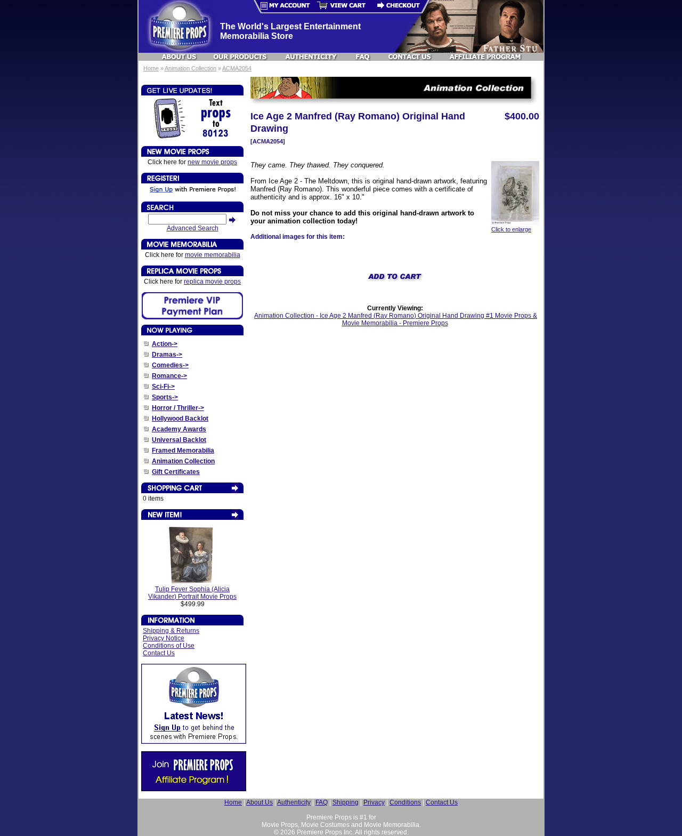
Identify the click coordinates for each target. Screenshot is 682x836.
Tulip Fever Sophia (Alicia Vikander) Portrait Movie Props (192, 592)
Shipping (345, 802)
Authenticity (294, 802)
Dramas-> (167, 354)
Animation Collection (190, 68)
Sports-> (165, 397)
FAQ (321, 802)
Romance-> (169, 376)
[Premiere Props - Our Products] (240, 57)
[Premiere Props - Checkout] (401, 6)
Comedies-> (170, 365)
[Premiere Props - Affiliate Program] (485, 57)
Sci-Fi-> (163, 386)
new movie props (212, 162)
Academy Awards (179, 429)
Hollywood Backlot (180, 418)
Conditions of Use (168, 645)
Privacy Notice (163, 638)
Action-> (164, 344)
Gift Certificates (176, 472)
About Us (259, 802)
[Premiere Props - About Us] (179, 57)
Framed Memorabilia (183, 450)
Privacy (374, 802)
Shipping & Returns (171, 630)
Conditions (405, 802)
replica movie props (212, 281)
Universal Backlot (179, 440)
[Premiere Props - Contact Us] (410, 57)
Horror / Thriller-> (178, 408)
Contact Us (159, 653)
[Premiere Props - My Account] (282, 6)
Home (151, 68)
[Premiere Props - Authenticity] (311, 57)
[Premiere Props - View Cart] (341, 6)
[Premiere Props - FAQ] (363, 57)
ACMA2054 (236, 68)
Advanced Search (192, 228)
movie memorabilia (212, 255)
